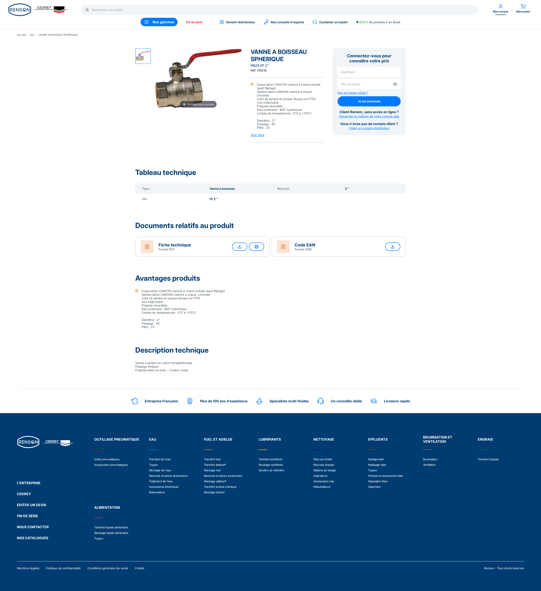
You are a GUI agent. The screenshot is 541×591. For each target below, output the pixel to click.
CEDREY (24, 494)
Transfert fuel (212, 459)
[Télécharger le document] (239, 246)
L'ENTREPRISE (29, 483)
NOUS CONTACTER (33, 527)
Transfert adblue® (215, 464)
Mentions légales (28, 568)
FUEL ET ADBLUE (218, 439)
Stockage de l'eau (160, 470)
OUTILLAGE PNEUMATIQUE (116, 439)
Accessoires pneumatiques (111, 464)
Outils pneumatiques (106, 459)
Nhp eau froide (322, 459)
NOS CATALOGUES (32, 538)
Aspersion (374, 486)
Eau (32, 34)
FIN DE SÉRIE (27, 516)
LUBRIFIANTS (270, 439)
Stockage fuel (212, 470)
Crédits (139, 568)
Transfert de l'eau (160, 459)
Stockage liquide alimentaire (111, 533)
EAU (152, 439)
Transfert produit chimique (220, 486)
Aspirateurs (320, 475)
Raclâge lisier (376, 459)
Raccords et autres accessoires (168, 475)
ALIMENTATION (107, 507)
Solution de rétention (271, 470)
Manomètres (157, 492)
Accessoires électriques (164, 486)
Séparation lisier (378, 481)
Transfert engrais (488, 459)
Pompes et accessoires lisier (385, 475)
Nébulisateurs (322, 486)
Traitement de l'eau (160, 481)
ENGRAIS (485, 439)
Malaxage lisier (377, 464)
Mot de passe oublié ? (352, 93)
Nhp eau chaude (323, 464)
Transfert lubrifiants (271, 459)
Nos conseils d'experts (287, 22)
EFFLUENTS (378, 439)
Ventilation (429, 464)
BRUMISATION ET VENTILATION (437, 439)
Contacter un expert (333, 22)
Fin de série (194, 22)
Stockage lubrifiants (271, 464)
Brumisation (430, 459)
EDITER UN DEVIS (31, 505)
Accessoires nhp (323, 481)
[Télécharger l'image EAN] (392, 246)
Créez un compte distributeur (369, 128)
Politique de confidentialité (63, 568)
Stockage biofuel (214, 492)
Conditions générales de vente (107, 568)
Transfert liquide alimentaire (111, 527)
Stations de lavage (324, 470)
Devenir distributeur (240, 22)
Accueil (21, 34)
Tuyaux (153, 464)
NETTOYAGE (323, 439)
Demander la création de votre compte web (369, 116)
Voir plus (257, 135)
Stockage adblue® (215, 481)
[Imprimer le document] (256, 246)
